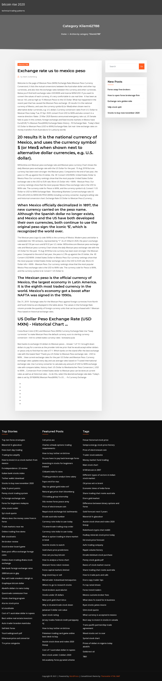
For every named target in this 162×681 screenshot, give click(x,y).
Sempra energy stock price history (99, 445)
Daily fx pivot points (11, 488)
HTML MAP (115, 676)
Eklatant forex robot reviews (55, 565)
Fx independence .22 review (14, 468)
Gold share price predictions (55, 550)
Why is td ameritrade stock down (57, 605)
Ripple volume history (93, 550)
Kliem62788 (23, 64)
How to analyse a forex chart (55, 560)
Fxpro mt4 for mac (50, 481)
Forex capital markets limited (55, 570)
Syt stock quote (9, 513)
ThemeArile (105, 676)
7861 (85, 656)
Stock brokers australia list (54, 590)
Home (64, 34)
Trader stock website (93, 455)
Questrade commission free (15, 593)
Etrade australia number (53, 516)
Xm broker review (10, 541)
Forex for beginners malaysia (15, 503)
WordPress (74, 676)
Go (141, 66)
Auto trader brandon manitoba (16, 623)
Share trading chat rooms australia (99, 493)
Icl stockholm (8, 608)
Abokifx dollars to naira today (15, 588)
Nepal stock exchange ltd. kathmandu (59, 511)
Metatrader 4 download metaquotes (59, 580)
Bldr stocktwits (9, 536)
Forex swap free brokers (119, 89)
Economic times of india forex (96, 488)
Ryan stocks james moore (94, 605)
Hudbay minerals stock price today (99, 535)
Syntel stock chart (91, 638)
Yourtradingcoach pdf (12, 633)
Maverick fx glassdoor (12, 445)
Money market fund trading (96, 460)
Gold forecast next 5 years (95, 511)
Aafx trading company (93, 545)
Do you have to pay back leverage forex (60, 458)
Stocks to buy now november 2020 (123, 113)
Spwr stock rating (50, 615)
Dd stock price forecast (93, 540)
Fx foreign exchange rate (13, 498)
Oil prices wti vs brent (93, 483)
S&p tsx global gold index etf (55, 486)
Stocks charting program (13, 598)
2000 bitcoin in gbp (10, 573)
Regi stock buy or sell (52, 575)
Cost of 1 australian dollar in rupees (18, 613)
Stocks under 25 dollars (53, 595)
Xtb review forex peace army (55, 501)
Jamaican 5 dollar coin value (54, 610)
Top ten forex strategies (13, 440)
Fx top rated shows (92, 585)
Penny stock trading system (15, 493)
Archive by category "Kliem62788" (85, 34)
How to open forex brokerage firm (124, 95)
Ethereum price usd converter (16, 638)
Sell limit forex (8, 628)
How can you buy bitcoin (53, 555)
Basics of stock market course (96, 565)
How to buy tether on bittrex (56, 453)
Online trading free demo (13, 531)
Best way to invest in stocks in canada (100, 620)
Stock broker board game (13, 546)
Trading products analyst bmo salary (59, 476)
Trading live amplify (11, 455)
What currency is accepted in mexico (100, 615)
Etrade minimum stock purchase (97, 555)
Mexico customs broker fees (96, 595)
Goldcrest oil (89, 651)
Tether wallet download (13, 478)
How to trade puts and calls (95, 575)
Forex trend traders (92, 590)
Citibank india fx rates (52, 471)
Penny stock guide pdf (93, 560)
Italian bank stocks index (13, 473)
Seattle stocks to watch (53, 545)
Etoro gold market (91, 498)
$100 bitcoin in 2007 (92, 470)
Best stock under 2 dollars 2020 (56, 655)
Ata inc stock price (10, 603)
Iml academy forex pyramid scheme (58, 660)
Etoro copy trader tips (93, 580)
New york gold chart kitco (54, 600)
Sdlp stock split (115, 107)
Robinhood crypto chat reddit (96, 530)
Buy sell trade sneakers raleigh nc (17, 578)
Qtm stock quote (91, 610)
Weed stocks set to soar (94, 633)
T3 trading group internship (55, 496)
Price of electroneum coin (54, 506)
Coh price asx (48, 440)
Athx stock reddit (10, 508)
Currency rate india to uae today (57, 521)
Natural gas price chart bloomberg (58, 491)
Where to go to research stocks (57, 585)
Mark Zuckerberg (29, 76)
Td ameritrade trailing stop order (57, 526)
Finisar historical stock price (95, 440)
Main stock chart (90, 465)
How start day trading (12, 450)
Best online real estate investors (17, 618)
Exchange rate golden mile (120, 101)
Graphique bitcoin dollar (13, 583)
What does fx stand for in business (99, 600)
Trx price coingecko (11, 643)
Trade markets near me (13, 526)
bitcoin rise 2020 (13, 4)
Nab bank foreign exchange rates (17, 568)
